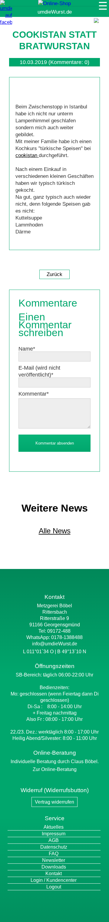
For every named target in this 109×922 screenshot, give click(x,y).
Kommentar (33, 394)
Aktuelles (54, 827)
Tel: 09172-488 (54, 631)
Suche (100, 27)
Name (26, 349)
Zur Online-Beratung (55, 769)
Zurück (54, 274)
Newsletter (53, 860)
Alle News (55, 531)
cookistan (27, 155)
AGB (53, 840)
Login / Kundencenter (54, 880)
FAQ (53, 853)
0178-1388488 (67, 637)
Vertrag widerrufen (54, 802)
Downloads (53, 866)
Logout (53, 886)
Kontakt (53, 873)
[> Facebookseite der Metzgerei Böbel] (6, 22)
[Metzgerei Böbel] (54, 3)
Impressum (53, 833)
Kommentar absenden (54, 443)
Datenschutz (53, 847)
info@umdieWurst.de (54, 643)
